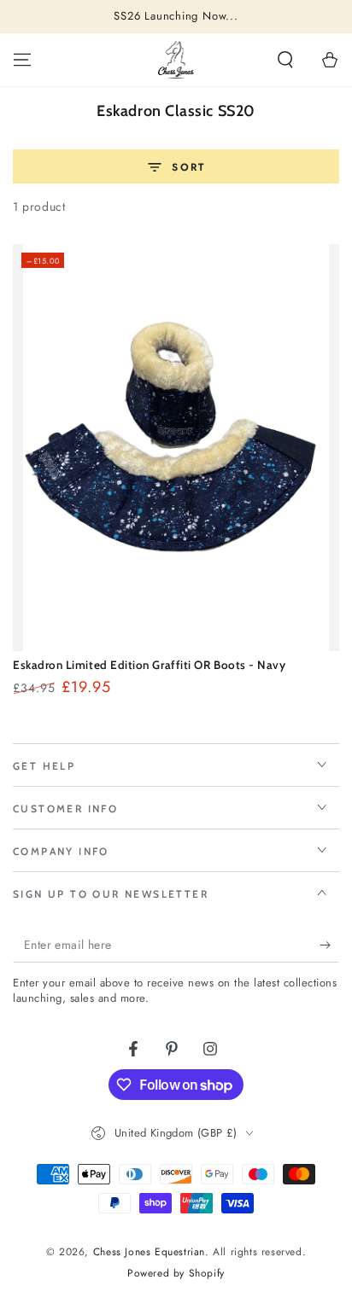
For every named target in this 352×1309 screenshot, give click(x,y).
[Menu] (22, 59)
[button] (285, 59)
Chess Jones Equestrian (149, 1252)
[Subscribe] (329, 945)
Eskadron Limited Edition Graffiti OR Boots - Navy (149, 665)
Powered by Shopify (176, 1273)
